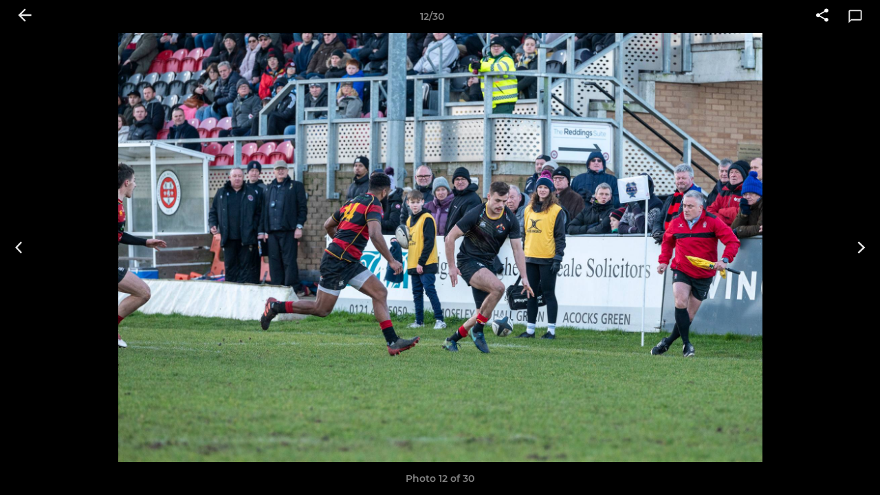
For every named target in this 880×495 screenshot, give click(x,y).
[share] (822, 16)
